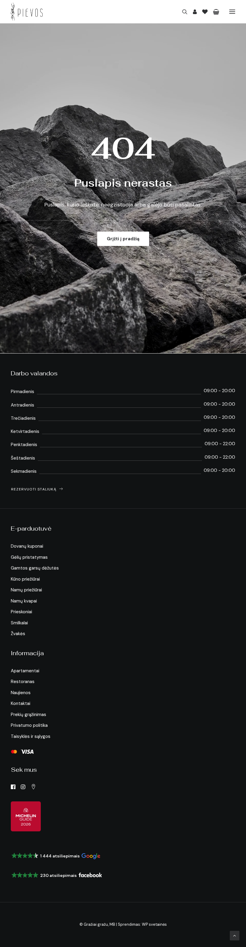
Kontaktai (20, 703)
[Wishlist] (202, 11)
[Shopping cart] (213, 11)
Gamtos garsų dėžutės (35, 568)
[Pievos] (27, 12)
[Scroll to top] (234, 935)
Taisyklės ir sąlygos (30, 736)
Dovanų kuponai (27, 546)
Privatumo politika (29, 725)
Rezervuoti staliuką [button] (33, 489)
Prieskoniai (21, 612)
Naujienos (21, 693)
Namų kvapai (24, 601)
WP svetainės (154, 924)
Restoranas (22, 682)
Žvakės (18, 634)
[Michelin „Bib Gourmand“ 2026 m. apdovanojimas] (26, 816)
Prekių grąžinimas (28, 715)
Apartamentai (25, 671)
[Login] (192, 11)
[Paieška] (182, 11)
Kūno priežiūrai (25, 579)
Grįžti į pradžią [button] (123, 239)
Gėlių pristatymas (29, 557)
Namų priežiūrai (26, 590)
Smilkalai (19, 623)
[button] (232, 11)
